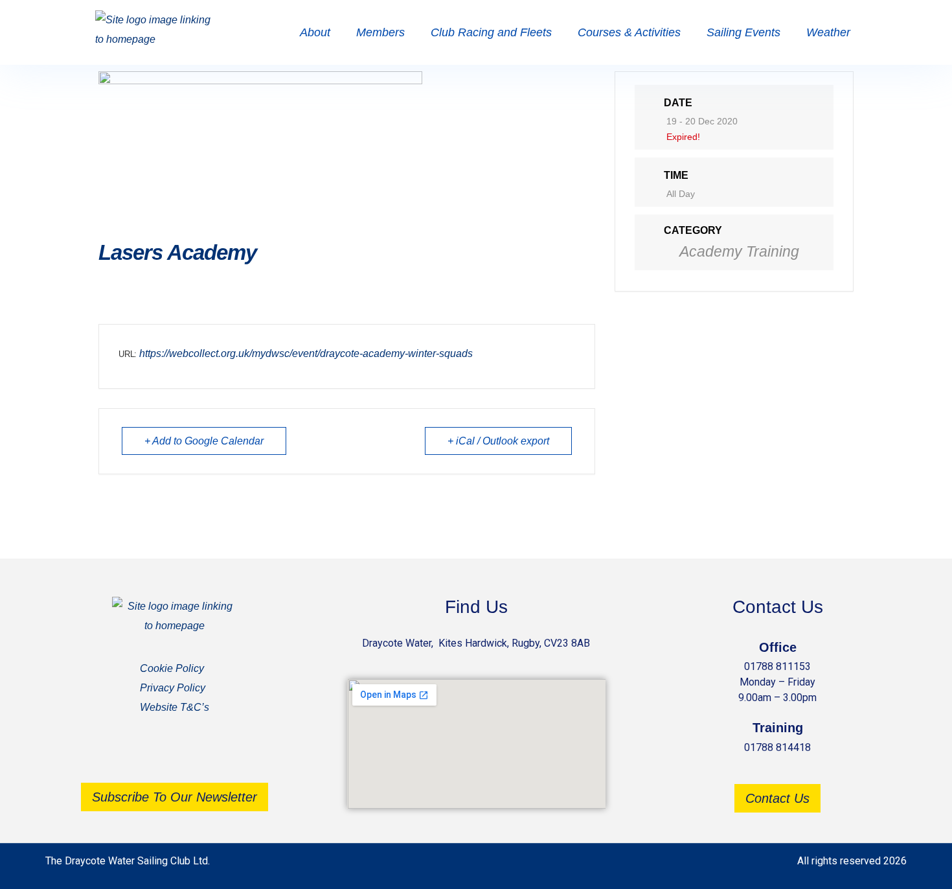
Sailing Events (743, 32)
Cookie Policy (172, 668)
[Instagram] (194, 755)
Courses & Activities (629, 32)
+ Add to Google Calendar (204, 440)
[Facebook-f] (155, 755)
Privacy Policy (172, 687)
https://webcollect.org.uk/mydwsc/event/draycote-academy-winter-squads (306, 353)
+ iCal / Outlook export (498, 440)
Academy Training (739, 251)
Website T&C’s (174, 707)
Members (380, 32)
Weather (828, 32)
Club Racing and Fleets (491, 32)
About (315, 32)
